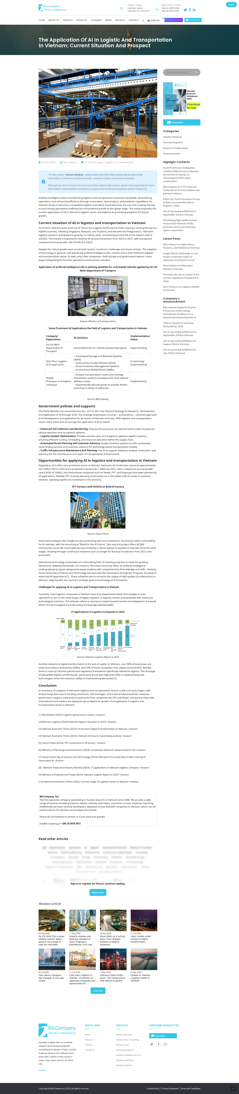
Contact (134, 20)
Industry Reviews (172, 136)
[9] (140, 667)
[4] (60, 472)
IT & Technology (94, 162)
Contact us (90, 1050)
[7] (67, 576)
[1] (140, 231)
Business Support (124, 1065)
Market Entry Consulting (127, 1039)
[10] (114, 678)
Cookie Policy (153, 1088)
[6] (48, 555)
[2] (45, 238)
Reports (120, 20)
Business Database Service (128, 1055)
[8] (111, 604)
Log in (231, 4)
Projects (81, 20)
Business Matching (124, 1060)
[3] (90, 242)
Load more (98, 990)
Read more (98, 892)
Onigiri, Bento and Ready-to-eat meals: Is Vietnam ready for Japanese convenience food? (180, 257)
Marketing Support (124, 1050)
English (155, 20)
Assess (100, 714)
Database (96, 20)
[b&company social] (186, 9)
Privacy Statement (170, 1088)
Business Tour (122, 1045)
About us (53, 20)
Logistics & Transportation (119, 162)
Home (42, 20)
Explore (42, 1070)
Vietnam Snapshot (173, 142)
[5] (99, 479)
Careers (88, 1045)
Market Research (124, 1034)
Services (68, 20)
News (109, 20)
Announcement (171, 153)
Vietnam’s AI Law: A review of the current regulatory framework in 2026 (181, 278)
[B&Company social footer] (151, 1044)
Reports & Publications (175, 148)
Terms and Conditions (190, 1088)
